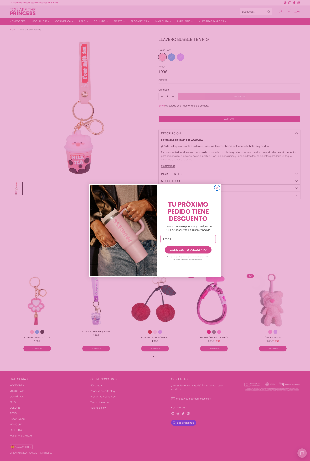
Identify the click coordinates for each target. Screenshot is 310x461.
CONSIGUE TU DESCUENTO (188, 250)
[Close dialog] (217, 188)
